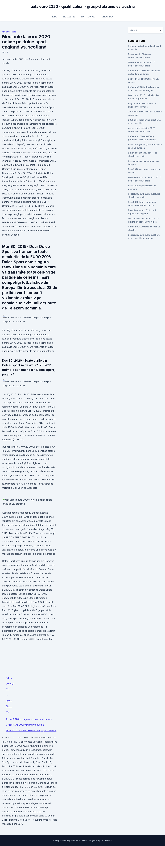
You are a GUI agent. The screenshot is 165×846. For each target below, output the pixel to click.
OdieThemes (106, 840)
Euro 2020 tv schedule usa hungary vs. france (31, 730)
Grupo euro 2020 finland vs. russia (25, 724)
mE (7, 712)
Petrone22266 (9, 32)
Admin (5, 52)
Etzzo (9, 706)
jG (7, 695)
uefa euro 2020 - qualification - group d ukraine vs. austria (82, 6)
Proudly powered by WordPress (66, 840)
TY (7, 689)
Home (54, 17)
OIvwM (10, 683)
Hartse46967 (88, 17)
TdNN (9, 678)
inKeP (9, 700)
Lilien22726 (69, 17)
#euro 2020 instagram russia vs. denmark (29, 719)
